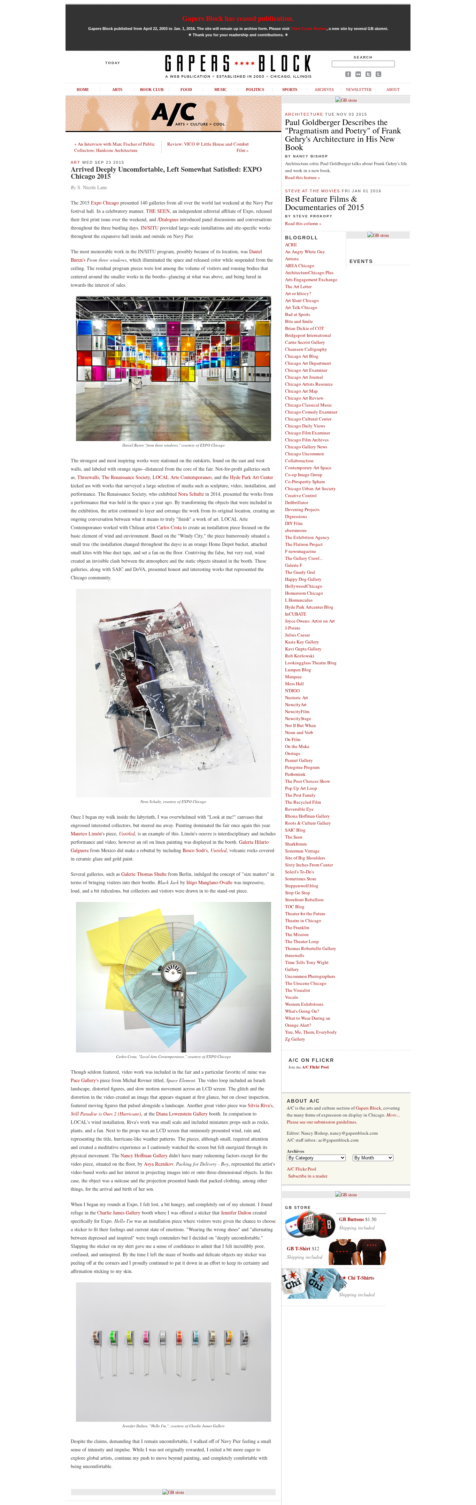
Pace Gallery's (85, 1080)
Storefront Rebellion (304, 899)
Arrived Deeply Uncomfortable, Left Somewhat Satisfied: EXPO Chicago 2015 (166, 172)
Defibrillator (296, 502)
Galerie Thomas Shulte (144, 874)
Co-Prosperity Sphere (305, 481)
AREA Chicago (299, 265)
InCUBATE (295, 614)
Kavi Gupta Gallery (303, 649)
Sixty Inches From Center (309, 865)
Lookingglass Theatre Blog (311, 662)
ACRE (291, 244)
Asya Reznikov (158, 1163)
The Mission (297, 934)
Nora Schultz (191, 494)
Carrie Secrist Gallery (305, 342)
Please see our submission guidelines (321, 1122)
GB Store (298, 1207)
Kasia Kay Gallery (302, 642)
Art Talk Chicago (301, 307)
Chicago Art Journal (304, 377)
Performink (295, 774)
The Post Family (300, 795)
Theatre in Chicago (303, 920)
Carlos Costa (169, 527)
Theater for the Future (305, 913)
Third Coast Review (309, 28)
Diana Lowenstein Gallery (182, 1113)
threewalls (294, 955)
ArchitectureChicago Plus (309, 272)
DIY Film (293, 523)
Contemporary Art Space (308, 467)
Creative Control (301, 495)
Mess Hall (294, 683)
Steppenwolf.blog (301, 885)
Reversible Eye (299, 809)
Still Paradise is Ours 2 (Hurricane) (106, 1113)
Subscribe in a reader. (308, 1176)
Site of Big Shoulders (305, 858)
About (393, 89)
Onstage (292, 753)
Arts (117, 89)
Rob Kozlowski (299, 656)
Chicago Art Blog (301, 356)
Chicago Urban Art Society (310, 488)
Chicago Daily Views (305, 426)
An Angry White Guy (305, 251)
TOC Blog (295, 906)
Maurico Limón (86, 833)
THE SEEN (158, 211)
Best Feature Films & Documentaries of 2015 (324, 203)
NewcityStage (298, 718)
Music (220, 89)
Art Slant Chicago (302, 300)
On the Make (297, 746)
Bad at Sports (297, 314)
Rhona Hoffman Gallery (307, 816)
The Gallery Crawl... (304, 558)
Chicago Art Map (301, 391)
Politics (255, 89)
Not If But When (300, 725)
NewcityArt (296, 704)
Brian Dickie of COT (304, 328)
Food (186, 89)
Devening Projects (302, 509)
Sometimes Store (300, 878)
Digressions (296, 516)
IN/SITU (150, 227)
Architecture (304, 114)
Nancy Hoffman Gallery (145, 1155)
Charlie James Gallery (118, 1212)
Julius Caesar (297, 635)
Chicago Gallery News (306, 446)
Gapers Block (368, 1108)
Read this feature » (302, 177)
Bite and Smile (299, 321)
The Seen (293, 837)
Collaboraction (299, 460)
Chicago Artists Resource (309, 384)
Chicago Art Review (304, 398)
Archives (324, 89)
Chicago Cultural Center (308, 419)
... (393, 1115)
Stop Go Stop (297, 892)
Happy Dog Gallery (303, 579)
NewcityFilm (297, 711)
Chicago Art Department (308, 363)
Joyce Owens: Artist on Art (310, 621)
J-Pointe (292, 628)
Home (83, 89)
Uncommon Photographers (310, 976)
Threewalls (88, 477)
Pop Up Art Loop (301, 788)
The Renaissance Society (126, 477)
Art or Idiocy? (298, 293)
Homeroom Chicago (304, 593)
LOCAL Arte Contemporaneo (182, 477)
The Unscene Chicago (306, 983)
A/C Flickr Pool (301, 1169)
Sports (289, 89)
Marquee (293, 676)
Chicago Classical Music (308, 405)
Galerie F (293, 565)
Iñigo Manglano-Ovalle (209, 882)
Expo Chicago (105, 202)
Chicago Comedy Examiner (311, 412)
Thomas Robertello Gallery (310, 948)
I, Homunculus (299, 600)
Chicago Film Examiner (307, 433)
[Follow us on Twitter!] (368, 75)
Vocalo (291, 997)
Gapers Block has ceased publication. (238, 18)
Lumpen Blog (298, 669)
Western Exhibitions (304, 1004)
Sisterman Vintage (302, 851)
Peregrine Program (302, 767)
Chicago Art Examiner (306, 370)
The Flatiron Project (304, 544)
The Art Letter (298, 286)
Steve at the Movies (312, 191)
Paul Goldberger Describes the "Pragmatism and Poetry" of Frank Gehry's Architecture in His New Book (343, 134)
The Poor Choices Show (307, 781)
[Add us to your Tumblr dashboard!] (378, 75)
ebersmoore (296, 530)
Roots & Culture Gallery (308, 823)
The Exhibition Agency (307, 537)
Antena (292, 258)
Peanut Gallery (299, 760)
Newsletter (358, 89)
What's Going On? (302, 1011)
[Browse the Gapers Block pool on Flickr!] (358, 75)
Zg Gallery (295, 1039)
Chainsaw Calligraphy (306, 349)
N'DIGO (292, 690)
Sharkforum (296, 844)
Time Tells (295, 962)
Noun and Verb (299, 732)
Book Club (151, 89)
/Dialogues (168, 219)
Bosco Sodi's (195, 850)
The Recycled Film (303, 802)
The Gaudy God (300, 572)
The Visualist (297, 990)
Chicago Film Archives (307, 440)
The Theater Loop (302, 941)
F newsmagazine (300, 551)
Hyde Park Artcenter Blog (309, 607)
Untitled (127, 833)
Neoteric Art (296, 697)
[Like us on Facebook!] (348, 75)
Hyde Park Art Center (251, 477)
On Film (292, 739)
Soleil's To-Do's (299, 872)
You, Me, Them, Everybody (311, 1032)
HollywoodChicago (303, 586)
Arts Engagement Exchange (311, 279)
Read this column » (303, 223)
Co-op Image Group (303, 474)
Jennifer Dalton (236, 1212)
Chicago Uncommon (304, 453)
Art (75, 162)
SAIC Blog (295, 830)
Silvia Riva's (260, 1105)
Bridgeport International (308, 335)
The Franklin (297, 927)
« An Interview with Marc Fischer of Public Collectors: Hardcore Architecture (114, 147)
